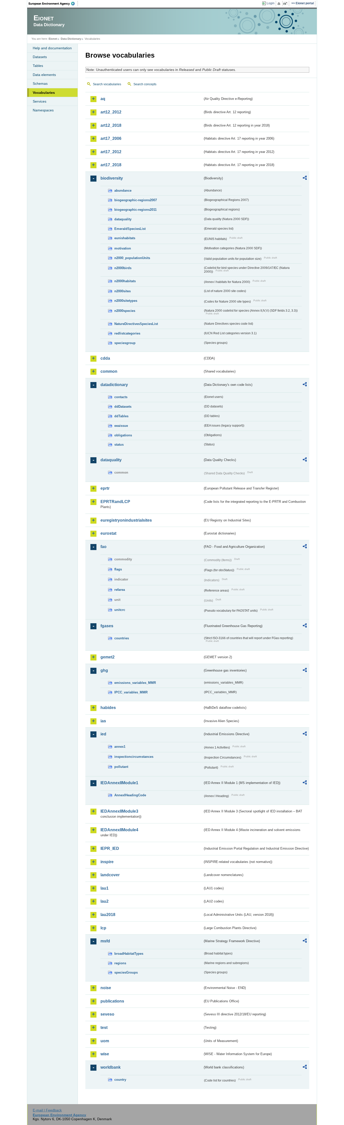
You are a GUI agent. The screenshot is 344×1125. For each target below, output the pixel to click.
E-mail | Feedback (47, 1110)
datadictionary (114, 385)
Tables (38, 66)
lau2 (104, 901)
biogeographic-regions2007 (135, 200)
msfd (105, 941)
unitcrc (119, 610)
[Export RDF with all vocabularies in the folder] (305, 179)
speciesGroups (126, 972)
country (120, 1079)
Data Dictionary (71, 38)
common (108, 371)
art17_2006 (110, 138)
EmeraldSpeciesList (130, 229)
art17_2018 (110, 165)
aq (102, 99)
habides (108, 707)
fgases (106, 626)
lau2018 (107, 914)
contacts (120, 397)
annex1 (119, 746)
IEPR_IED (109, 848)
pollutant (121, 767)
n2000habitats (125, 281)
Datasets (40, 57)
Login (270, 3)
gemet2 (107, 657)
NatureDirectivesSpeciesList (136, 324)
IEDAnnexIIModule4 (119, 830)
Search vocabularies (107, 84)
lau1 (104, 888)
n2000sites (122, 291)
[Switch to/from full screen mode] (286, 3)
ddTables (121, 416)
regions (120, 963)
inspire (107, 862)
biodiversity (111, 178)
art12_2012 (110, 112)
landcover (110, 875)
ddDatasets (122, 406)
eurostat (108, 533)
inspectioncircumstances (133, 757)
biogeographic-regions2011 (135, 210)
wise (104, 1054)
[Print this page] (280, 3)
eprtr (105, 488)
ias (103, 721)
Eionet (53, 38)
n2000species (124, 311)
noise (105, 988)
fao (103, 547)
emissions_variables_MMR (135, 683)
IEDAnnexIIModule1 (119, 783)
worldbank (110, 1067)
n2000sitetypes (125, 301)
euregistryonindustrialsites (126, 520)
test (104, 1027)
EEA (53, 3)
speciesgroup (124, 343)
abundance (122, 190)
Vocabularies (44, 93)
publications (112, 1001)
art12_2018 (110, 125)
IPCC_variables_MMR (131, 692)
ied (103, 734)
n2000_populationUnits (132, 258)
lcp (103, 928)
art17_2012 (110, 152)
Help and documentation (52, 48)
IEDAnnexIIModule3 (119, 811)
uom (104, 1041)
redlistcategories (127, 333)
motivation (122, 248)
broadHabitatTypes (128, 953)
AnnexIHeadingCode (130, 795)
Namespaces (43, 110)
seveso (107, 1014)
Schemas (40, 83)
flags (118, 569)
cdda (105, 358)
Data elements (44, 75)
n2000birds (122, 268)
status (119, 444)
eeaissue (121, 426)
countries (121, 638)
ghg (104, 670)
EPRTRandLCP (115, 501)
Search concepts (144, 84)
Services (39, 101)
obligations (123, 435)
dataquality (122, 219)
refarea (119, 590)
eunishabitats (124, 238)
